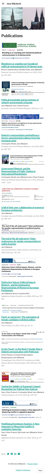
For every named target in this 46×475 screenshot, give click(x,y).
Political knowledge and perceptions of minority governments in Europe (20, 101)
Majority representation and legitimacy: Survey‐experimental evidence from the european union (20, 138)
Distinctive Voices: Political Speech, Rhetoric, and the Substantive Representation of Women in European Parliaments (20, 286)
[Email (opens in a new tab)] (19, 454)
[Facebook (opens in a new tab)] (12, 454)
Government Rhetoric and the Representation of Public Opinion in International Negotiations (18, 171)
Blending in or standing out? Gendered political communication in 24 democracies (21, 65)
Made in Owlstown (23, 470)
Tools (40, 470)
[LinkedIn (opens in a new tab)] (15, 454)
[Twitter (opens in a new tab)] (8, 454)
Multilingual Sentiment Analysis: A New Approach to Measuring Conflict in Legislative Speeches (20, 426)
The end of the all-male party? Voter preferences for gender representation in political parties (21, 241)
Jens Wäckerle (14, 3)
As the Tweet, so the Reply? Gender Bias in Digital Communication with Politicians (21, 350)
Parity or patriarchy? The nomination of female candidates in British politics (20, 318)
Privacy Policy (32, 464)
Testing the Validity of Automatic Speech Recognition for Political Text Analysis (21, 387)
